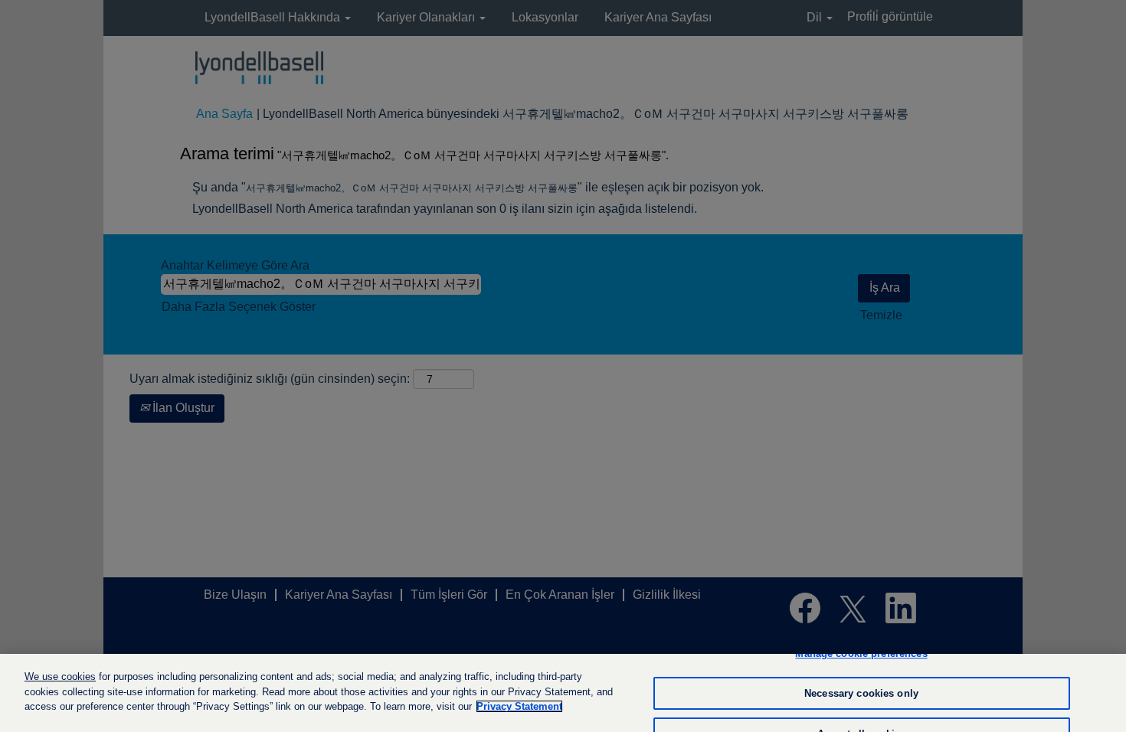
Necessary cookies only (861, 693)
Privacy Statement (519, 706)
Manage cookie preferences (861, 653)
